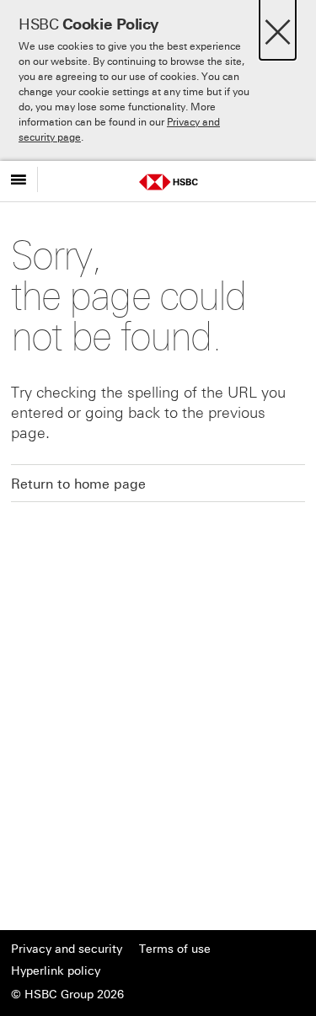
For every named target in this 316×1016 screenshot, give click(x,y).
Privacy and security (66, 949)
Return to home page (78, 484)
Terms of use (175, 949)
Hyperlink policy (55, 971)
